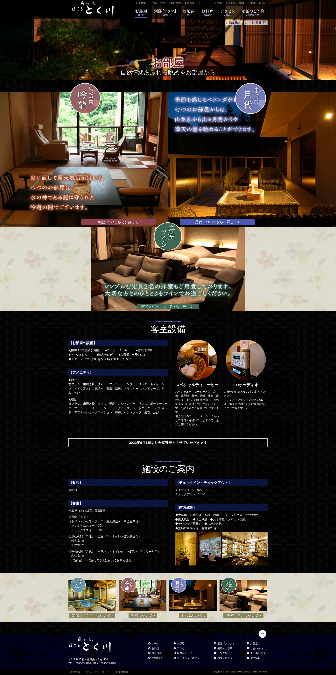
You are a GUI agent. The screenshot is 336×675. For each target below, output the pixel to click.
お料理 (155, 648)
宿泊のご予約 (225, 648)
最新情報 (175, 3)
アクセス (182, 648)
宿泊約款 (157, 657)
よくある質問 (236, 3)
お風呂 (254, 643)
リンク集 (216, 3)
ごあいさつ (158, 3)
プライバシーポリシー (189, 657)
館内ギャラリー (196, 3)
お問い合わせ (257, 3)
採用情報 (255, 657)
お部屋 (181, 643)
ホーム (155, 643)
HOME (142, 3)
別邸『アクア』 (226, 643)
